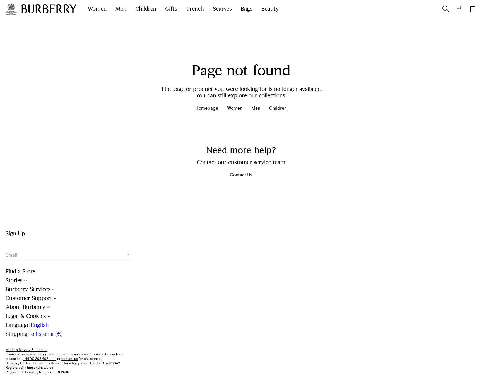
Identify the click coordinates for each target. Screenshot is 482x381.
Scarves (222, 9)
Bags (246, 9)
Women (97, 9)
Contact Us (241, 175)
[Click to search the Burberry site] (445, 9)
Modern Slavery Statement (26, 349)
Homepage (206, 108)
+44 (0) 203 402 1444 (39, 358)
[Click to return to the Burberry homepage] (48, 9)
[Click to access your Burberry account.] (459, 9)
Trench (195, 9)
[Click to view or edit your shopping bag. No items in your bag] (472, 9)
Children (145, 9)
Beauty (270, 9)
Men (120, 9)
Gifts (171, 9)
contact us (69, 358)
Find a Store (20, 271)
